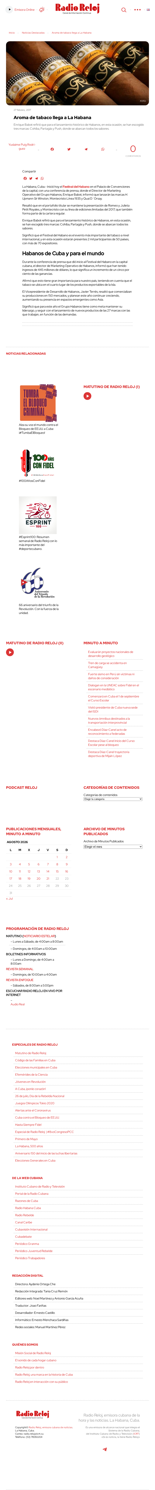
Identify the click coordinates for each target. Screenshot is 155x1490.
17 (10, 879)
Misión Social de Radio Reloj (33, 1353)
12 (29, 871)
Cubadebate (23, 1237)
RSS (77, 1468)
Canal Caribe (23, 1222)
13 (38, 871)
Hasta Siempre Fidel (28, 1125)
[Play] (88, 396)
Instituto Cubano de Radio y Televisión (40, 1186)
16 (66, 871)
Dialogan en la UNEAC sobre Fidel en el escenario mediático (113, 687)
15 (57, 871)
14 (47, 871)
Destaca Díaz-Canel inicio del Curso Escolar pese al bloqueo (111, 743)
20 (38, 879)
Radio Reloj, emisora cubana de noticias (50, 1427)
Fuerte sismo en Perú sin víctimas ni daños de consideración (111, 676)
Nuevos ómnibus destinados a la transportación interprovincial (109, 721)
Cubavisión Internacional (31, 1229)
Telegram (105, 1451)
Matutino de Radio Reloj (30, 1053)
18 (20, 879)
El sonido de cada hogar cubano (35, 1360)
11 (20, 871)
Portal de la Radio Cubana (31, 1194)
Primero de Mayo (26, 1139)
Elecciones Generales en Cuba (35, 1160)
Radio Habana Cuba (28, 1208)
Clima (42, 9)
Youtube (87, 1451)
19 (29, 879)
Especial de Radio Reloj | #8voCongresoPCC (44, 1132)
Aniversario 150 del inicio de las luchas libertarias (46, 1153)
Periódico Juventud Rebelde (34, 1251)
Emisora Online (25, 10)
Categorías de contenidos (100, 795)
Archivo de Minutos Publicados (104, 841)
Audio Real (18, 1004)
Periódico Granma (27, 1244)
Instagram (68, 1451)
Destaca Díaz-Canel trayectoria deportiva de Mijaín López (108, 754)
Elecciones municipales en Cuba (36, 1067)
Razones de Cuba (26, 1201)
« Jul (9, 899)
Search (123, 9)
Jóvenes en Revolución (30, 1082)
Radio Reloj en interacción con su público (41, 1382)
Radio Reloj (77, 8)
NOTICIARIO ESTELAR (39, 936)
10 (10, 871)
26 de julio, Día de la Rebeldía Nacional (39, 1096)
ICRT (136, 1433)
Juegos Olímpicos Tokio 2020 (34, 1103)
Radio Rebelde (24, 1215)
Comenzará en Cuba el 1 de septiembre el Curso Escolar (113, 698)
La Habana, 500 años (29, 1146)
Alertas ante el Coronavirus (33, 1110)
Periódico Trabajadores (30, 1258)
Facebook (42, 1451)
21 (47, 879)
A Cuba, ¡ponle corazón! (30, 1089)
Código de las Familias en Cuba (35, 1060)
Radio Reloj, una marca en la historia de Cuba (44, 1375)
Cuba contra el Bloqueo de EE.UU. (37, 1118)
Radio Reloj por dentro (29, 1367)
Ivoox (130, 1451)
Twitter (26, 1451)
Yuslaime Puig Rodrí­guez (22, 147)
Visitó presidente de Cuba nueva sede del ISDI (113, 709)
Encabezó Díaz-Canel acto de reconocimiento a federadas (107, 732)
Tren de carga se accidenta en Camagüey (107, 665)
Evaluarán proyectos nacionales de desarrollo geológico (110, 654)
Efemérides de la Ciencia (31, 1075)
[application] (87, 396)
